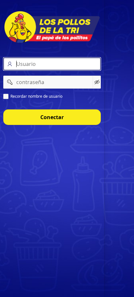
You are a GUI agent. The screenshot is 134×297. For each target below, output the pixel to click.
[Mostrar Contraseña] (97, 82)
